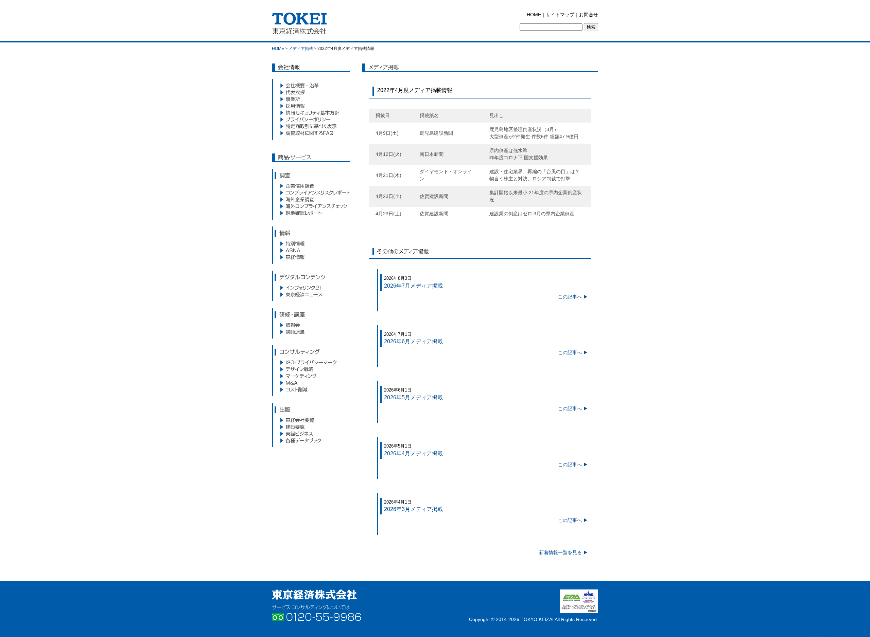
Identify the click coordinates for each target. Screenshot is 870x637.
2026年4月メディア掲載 (413, 453)
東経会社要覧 (311, 420)
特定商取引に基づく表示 (311, 126)
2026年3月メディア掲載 (413, 509)
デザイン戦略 (311, 369)
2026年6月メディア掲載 (413, 341)
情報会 (311, 325)
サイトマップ (560, 14)
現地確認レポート (311, 213)
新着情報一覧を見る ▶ (563, 552)
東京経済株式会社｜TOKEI (301, 25)
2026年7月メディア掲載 (413, 286)
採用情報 (311, 106)
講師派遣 (311, 331)
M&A (311, 382)
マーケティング (311, 375)
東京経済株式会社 (314, 594)
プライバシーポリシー (311, 119)
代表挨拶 (311, 92)
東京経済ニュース (311, 294)
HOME (534, 14)
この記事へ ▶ (573, 296)
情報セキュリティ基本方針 (311, 112)
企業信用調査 (311, 185)
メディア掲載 (301, 48)
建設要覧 (311, 426)
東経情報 (311, 257)
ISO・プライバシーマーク (311, 362)
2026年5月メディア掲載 (413, 397)
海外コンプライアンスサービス (311, 206)
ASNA (311, 250)
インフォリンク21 (311, 287)
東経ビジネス (311, 433)
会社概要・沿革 (311, 85)
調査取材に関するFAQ (311, 133)
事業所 (311, 99)
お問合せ (588, 14)
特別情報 (311, 243)
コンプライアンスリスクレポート (311, 192)
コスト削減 (311, 389)
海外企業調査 (311, 199)
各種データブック (311, 440)
